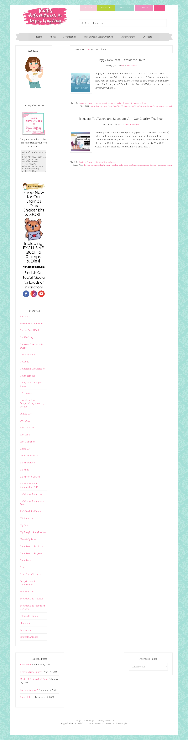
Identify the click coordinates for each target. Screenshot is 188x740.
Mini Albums (26, 518)
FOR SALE (25, 420)
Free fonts (25, 434)
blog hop (86, 165)
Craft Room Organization (32, 368)
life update (138, 106)
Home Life (25, 448)
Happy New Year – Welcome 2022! (121, 60)
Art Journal (25, 316)
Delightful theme (95, 720)
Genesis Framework (103, 723)
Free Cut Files (27, 427)
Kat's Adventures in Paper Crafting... (44, 16)
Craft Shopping (109, 103)
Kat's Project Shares (30, 476)
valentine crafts (149, 106)
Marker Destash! (29, 689)
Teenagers (25, 630)
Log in (124, 723)
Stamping (25, 623)
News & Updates (139, 103)
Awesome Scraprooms (31, 323)
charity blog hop (112, 165)
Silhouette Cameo (29, 616)
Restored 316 (109, 720)
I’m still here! (27, 697)
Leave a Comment (132, 124)
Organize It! (25, 560)
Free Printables (28, 441)
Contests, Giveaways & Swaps (91, 103)
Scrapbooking (27, 591)
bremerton (95, 106)
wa (157, 106)
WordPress (116, 723)
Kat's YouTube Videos (30, 511)
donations (132, 165)
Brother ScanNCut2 (29, 330)
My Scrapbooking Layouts (33, 532)
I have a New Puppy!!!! (31, 671)
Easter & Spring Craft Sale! (34, 679)
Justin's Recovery (29, 455)
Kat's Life (128, 103)
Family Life (120, 103)
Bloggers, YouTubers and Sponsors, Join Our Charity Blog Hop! (121, 118)
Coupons (24, 361)
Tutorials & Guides (29, 637)
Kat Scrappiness (127, 106)
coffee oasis (123, 165)
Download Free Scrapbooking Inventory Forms (32, 403)
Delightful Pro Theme (85, 723)
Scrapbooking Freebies (31, 598)
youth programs (166, 165)
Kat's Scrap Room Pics (31, 494)
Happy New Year (114, 106)
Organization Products (31, 546)
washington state (166, 106)
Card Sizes (25, 664)
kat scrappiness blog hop (146, 165)
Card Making (26, 337)
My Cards (25, 525)
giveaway (103, 106)
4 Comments (132, 65)
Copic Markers (27, 354)
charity (102, 165)
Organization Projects (31, 553)
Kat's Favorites (27, 462)
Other (22, 567)
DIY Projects (26, 393)
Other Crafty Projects (30, 574)
